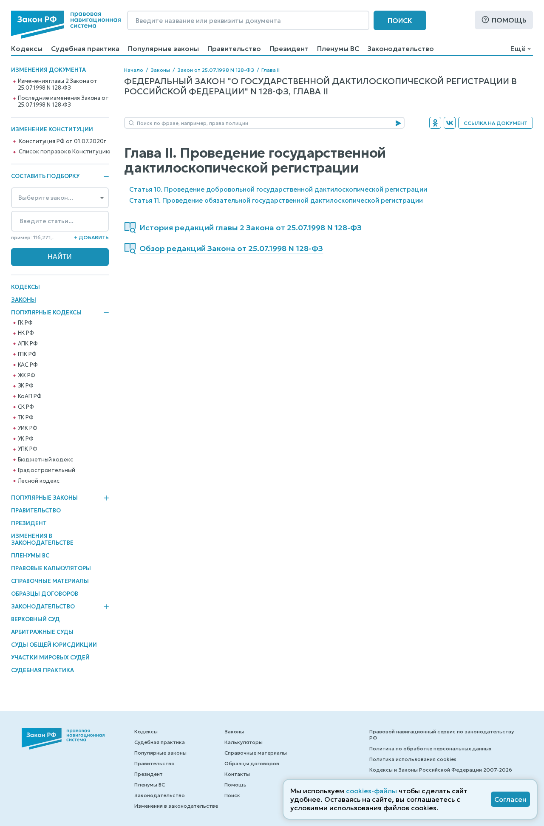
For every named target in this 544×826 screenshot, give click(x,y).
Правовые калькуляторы (51, 568)
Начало (133, 70)
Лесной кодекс (39, 481)
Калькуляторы (243, 742)
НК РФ (26, 333)
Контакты (237, 774)
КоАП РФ (30, 396)
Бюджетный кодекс (45, 459)
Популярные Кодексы (46, 312)
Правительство (234, 48)
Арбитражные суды (42, 632)
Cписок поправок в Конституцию (64, 151)
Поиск (400, 20)
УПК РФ (27, 449)
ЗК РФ (26, 385)
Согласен (510, 799)
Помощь (509, 20)
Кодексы (26, 48)
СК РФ (26, 407)
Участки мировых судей (50, 657)
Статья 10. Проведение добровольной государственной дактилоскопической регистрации (278, 189)
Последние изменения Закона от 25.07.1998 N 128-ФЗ (63, 101)
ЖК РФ (26, 375)
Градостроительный (46, 470)
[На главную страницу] (66, 25)
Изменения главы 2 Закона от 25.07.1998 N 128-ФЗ (58, 84)
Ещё (517, 48)
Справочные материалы (50, 581)
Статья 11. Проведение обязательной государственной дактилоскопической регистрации (276, 200)
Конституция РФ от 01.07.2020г (62, 141)
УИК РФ (27, 428)
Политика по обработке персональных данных (430, 748)
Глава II (270, 70)
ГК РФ (25, 323)
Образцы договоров (44, 593)
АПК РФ (28, 343)
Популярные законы (163, 48)
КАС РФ (28, 365)
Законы (23, 299)
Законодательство (401, 48)
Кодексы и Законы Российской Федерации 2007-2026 (440, 770)
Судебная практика (85, 48)
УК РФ (26, 439)
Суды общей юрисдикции (54, 644)
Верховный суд (35, 619)
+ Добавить (91, 237)
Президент (289, 48)
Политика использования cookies (412, 759)
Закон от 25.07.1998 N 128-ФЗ (215, 70)
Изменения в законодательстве (42, 539)
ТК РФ (26, 417)
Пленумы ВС (338, 48)
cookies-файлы (371, 790)
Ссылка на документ (495, 123)
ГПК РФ (27, 354)
